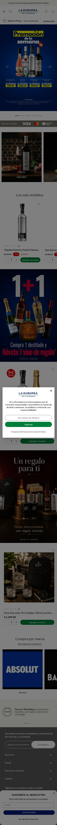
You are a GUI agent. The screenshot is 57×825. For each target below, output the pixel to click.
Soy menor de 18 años (28, 417)
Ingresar (28, 424)
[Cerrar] (51, 391)
